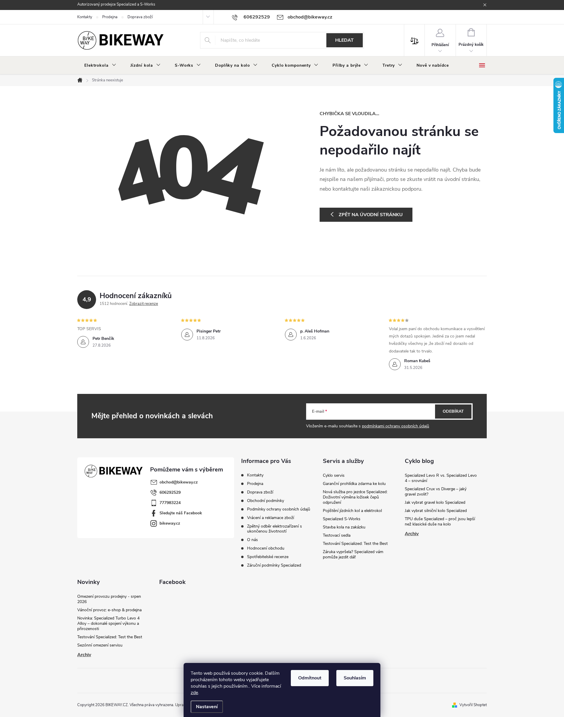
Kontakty (84, 17)
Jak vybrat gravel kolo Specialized (435, 502)
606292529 (170, 492)
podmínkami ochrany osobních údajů (395, 426)
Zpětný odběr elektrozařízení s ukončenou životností (274, 528)
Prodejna (110, 17)
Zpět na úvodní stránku (371, 214)
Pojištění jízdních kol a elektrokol (352, 510)
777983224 (170, 503)
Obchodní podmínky (265, 500)
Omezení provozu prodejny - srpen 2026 (109, 599)
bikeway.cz (170, 523)
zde (194, 692)
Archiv (412, 533)
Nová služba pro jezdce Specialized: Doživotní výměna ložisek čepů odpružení (355, 497)
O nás (252, 540)
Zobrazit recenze (143, 303)
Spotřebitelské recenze (267, 557)
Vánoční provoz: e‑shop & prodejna (109, 610)
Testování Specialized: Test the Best (355, 543)
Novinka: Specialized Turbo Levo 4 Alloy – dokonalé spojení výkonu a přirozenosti (108, 623)
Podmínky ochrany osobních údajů (278, 509)
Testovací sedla (336, 535)
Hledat (344, 40)
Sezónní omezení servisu (99, 645)
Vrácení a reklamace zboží (270, 517)
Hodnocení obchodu (265, 548)
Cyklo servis (334, 475)
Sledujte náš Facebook (181, 513)
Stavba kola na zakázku (344, 527)
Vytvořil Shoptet (473, 705)
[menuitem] (100, 65)
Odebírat (453, 411)
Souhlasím (355, 678)
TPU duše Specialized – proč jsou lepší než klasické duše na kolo (440, 521)
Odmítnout (309, 678)
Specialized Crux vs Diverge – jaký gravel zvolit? (435, 491)
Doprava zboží (140, 17)
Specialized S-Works (341, 519)
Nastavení (207, 706)
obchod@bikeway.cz (179, 482)
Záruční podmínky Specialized (274, 565)
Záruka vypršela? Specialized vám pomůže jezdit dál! (353, 554)
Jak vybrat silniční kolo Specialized (436, 510)
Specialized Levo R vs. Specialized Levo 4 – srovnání (441, 478)
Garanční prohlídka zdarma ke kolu (354, 483)
